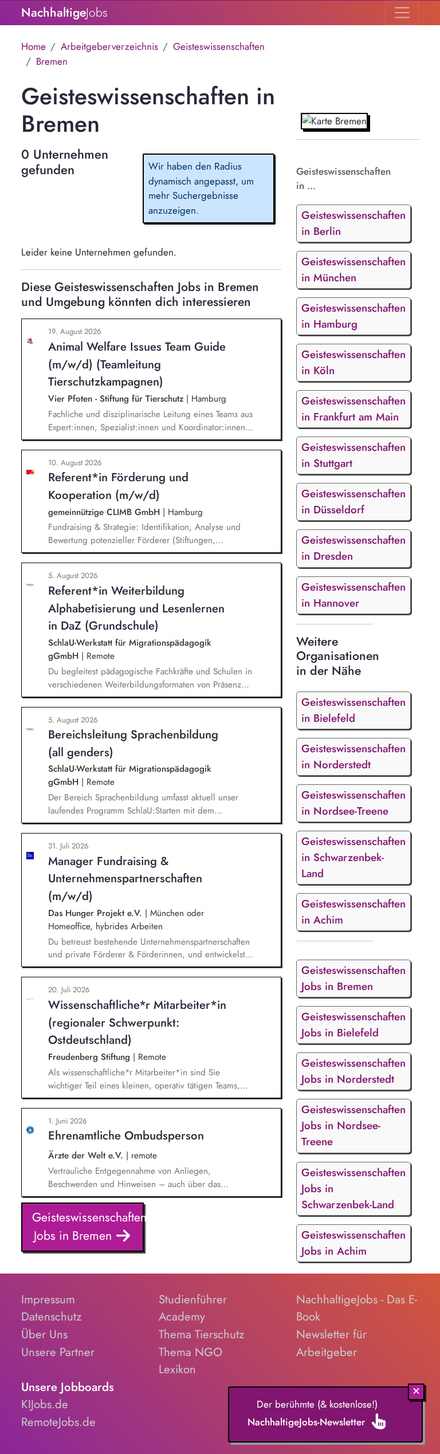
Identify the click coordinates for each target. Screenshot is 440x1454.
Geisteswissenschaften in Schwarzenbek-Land (353, 857)
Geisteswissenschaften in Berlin (353, 223)
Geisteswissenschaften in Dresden (353, 548)
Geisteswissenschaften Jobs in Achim (353, 1243)
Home (33, 46)
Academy (182, 1316)
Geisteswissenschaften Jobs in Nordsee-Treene (353, 1125)
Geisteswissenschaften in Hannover (353, 595)
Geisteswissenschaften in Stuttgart (353, 455)
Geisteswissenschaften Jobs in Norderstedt (353, 1071)
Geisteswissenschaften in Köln (353, 362)
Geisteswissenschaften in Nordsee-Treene (353, 803)
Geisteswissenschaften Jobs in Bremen (88, 1226)
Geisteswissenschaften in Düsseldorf (353, 501)
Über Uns (44, 1334)
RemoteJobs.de (58, 1422)
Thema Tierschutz (201, 1334)
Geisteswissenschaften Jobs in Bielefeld (353, 1024)
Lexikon (177, 1369)
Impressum (48, 1299)
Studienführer (193, 1299)
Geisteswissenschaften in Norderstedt (353, 756)
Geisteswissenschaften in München (353, 269)
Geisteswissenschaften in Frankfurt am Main (353, 409)
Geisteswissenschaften (219, 46)
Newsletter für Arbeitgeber (331, 1343)
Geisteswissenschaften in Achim (353, 912)
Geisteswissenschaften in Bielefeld (353, 710)
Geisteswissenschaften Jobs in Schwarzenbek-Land (353, 1188)
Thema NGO (190, 1352)
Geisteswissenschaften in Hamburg (353, 316)
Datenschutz (51, 1316)
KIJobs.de (44, 1404)
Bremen (52, 61)
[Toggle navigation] (402, 13)
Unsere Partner (58, 1352)
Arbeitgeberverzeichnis (109, 46)
